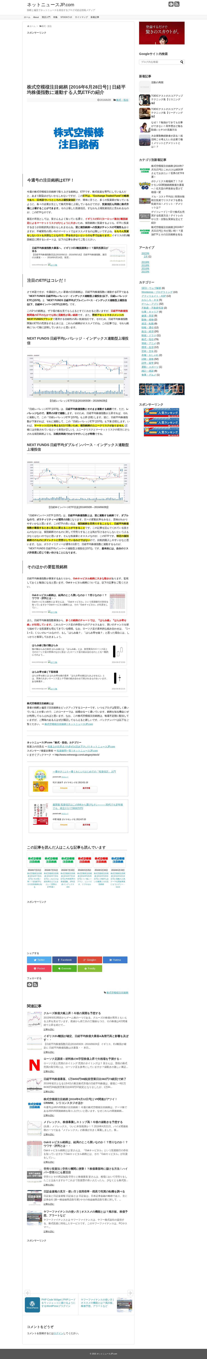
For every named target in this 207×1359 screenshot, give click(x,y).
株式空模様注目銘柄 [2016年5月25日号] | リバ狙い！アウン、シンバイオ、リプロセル (84, 878)
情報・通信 (148, 327)
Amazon (63, 788)
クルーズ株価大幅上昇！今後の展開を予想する (72, 1013)
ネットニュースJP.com (50, 4)
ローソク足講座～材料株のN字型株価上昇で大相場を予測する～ (83, 1058)
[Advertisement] (78, 58)
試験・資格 (148, 359)
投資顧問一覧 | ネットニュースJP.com (77, 750)
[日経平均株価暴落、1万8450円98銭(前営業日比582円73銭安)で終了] (34, 1085)
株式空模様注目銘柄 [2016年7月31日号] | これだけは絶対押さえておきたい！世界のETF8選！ (51, 880)
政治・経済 (148, 331)
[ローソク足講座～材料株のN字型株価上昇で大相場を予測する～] (34, 1065)
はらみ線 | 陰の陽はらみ (45, 645)
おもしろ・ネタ (150, 300)
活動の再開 (157, 82)
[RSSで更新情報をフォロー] (176, 5)
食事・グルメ (149, 375)
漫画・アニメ (149, 343)
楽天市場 (86, 788)
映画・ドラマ (149, 335)
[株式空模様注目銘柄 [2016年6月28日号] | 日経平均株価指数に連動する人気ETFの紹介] (115, 959)
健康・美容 (148, 315)
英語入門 (46, 17)
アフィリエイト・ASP (154, 296)
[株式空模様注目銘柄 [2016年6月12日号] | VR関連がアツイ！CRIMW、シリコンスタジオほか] (34, 1105)
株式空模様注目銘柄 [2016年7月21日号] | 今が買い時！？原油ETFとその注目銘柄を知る (34, 880)
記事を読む (49, 1029)
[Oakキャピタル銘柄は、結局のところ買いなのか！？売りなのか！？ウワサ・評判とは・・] (34, 1148)
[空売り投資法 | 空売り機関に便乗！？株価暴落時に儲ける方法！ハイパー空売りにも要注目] (34, 1175)
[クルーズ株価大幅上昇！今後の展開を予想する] (34, 1019)
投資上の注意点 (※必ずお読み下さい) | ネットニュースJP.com (81, 746)
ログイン (58, 1333)
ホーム (27, 17)
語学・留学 (148, 363)
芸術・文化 (148, 351)
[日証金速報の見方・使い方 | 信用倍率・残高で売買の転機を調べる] (34, 1197)
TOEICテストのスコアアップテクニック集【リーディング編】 (167, 113)
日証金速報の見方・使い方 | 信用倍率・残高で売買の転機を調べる (84, 1191)
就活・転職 (148, 323)
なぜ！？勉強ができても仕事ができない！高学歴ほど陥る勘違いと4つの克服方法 (167, 126)
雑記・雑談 (148, 371)
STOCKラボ (66, 17)
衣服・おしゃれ (150, 355)
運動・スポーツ (150, 367)
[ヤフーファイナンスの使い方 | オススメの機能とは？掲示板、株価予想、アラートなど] (34, 1217)
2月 (146, 256)
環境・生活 (148, 347)
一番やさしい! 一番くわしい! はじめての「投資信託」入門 (84, 771)
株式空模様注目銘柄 (117, 992)
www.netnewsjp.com (39, 265)
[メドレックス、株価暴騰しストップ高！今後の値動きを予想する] (34, 1128)
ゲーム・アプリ (150, 304)
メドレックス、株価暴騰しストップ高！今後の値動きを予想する (83, 1122)
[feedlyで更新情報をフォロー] (171, 5)
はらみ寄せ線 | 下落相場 (45, 672)
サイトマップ (81, 17)
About (36, 17)
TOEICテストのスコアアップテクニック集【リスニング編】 (167, 99)
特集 (55, 17)
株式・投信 (122, 100)
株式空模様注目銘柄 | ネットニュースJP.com (69, 724)
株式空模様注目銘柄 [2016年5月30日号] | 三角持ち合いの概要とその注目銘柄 (101, 878)
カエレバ (65, 777)
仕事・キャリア (150, 311)
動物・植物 (148, 319)
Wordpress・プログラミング (157, 292)
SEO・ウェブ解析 (151, 288)
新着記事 (95, 17)
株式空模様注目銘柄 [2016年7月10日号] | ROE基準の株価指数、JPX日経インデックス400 (67, 880)
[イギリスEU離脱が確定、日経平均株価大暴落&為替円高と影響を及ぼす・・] (34, 1042)
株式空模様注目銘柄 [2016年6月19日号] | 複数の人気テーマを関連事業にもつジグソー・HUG (118, 880)
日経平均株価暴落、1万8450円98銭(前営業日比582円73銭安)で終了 (85, 1078)
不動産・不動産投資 (152, 308)
